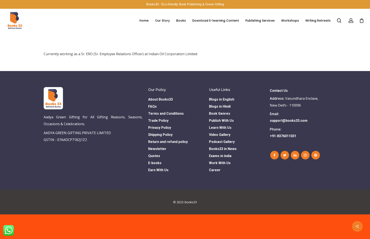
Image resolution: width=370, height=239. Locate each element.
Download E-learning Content (215, 20)
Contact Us (279, 91)
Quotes (154, 156)
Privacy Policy (159, 128)
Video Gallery (219, 135)
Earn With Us (158, 170)
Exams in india (220, 156)
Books (181, 20)
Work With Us (220, 163)
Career (215, 170)
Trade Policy (158, 121)
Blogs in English (221, 99)
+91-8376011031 (283, 136)
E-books (154, 163)
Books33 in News (223, 149)
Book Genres (219, 113)
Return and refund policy (168, 142)
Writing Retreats (318, 20)
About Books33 (160, 99)
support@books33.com (288, 121)
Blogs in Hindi (220, 106)
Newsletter (157, 149)
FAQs (152, 106)
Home (144, 20)
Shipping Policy (160, 135)
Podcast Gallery (222, 142)
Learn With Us (220, 128)
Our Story (162, 20)
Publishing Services (260, 20)
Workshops (290, 20)
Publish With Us (221, 121)
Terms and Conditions (166, 113)
